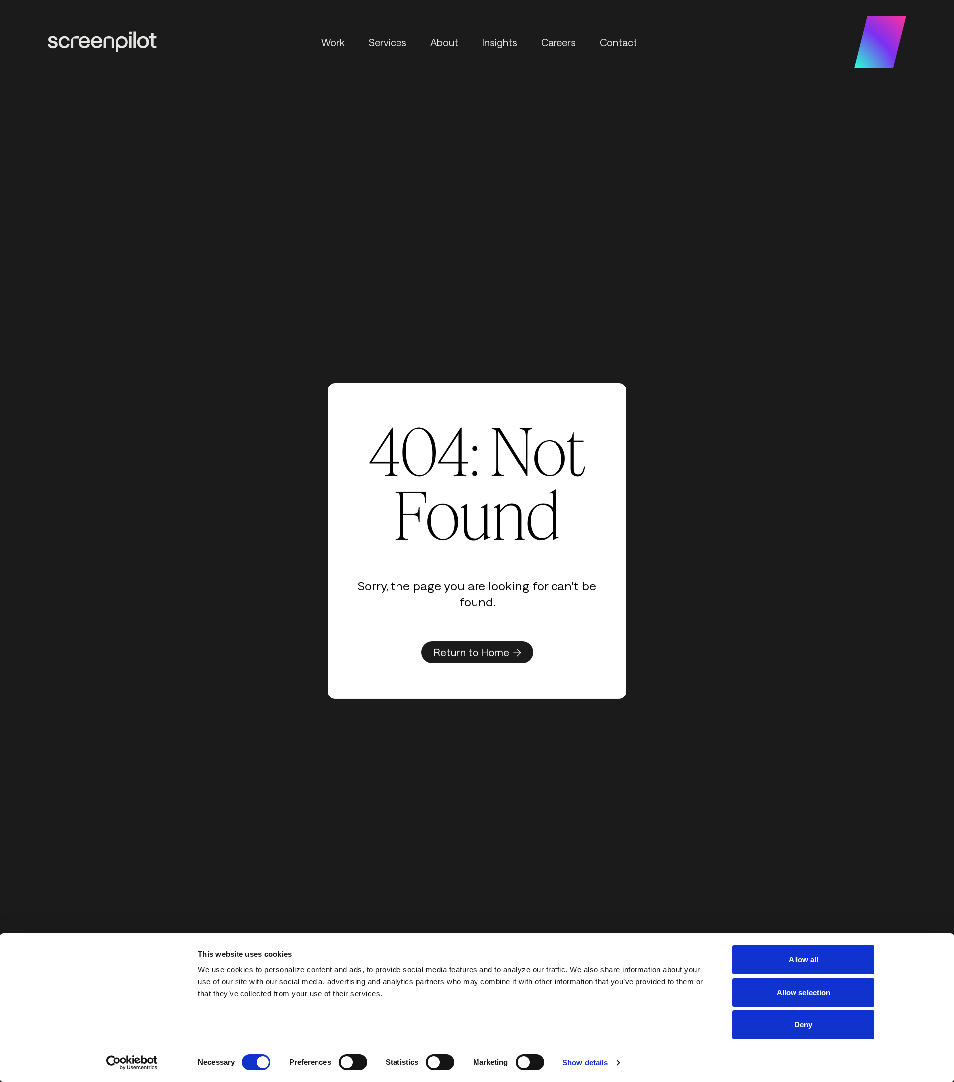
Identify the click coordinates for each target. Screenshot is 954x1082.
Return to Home (471, 652)
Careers (558, 42)
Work (333, 42)
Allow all (804, 959)
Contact (618, 42)
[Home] (102, 42)
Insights (499, 42)
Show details (585, 1062)
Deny (803, 1024)
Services (387, 42)
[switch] (353, 1062)
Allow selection (804, 992)
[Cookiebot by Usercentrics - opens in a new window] (131, 1062)
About (444, 42)
